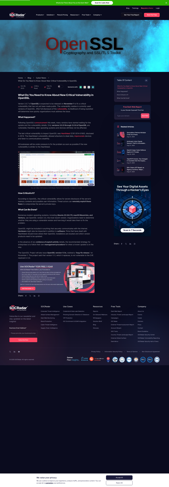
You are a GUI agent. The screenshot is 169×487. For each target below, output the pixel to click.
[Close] (106, 228)
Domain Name (66, 243)
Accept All (119, 477)
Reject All (119, 483)
